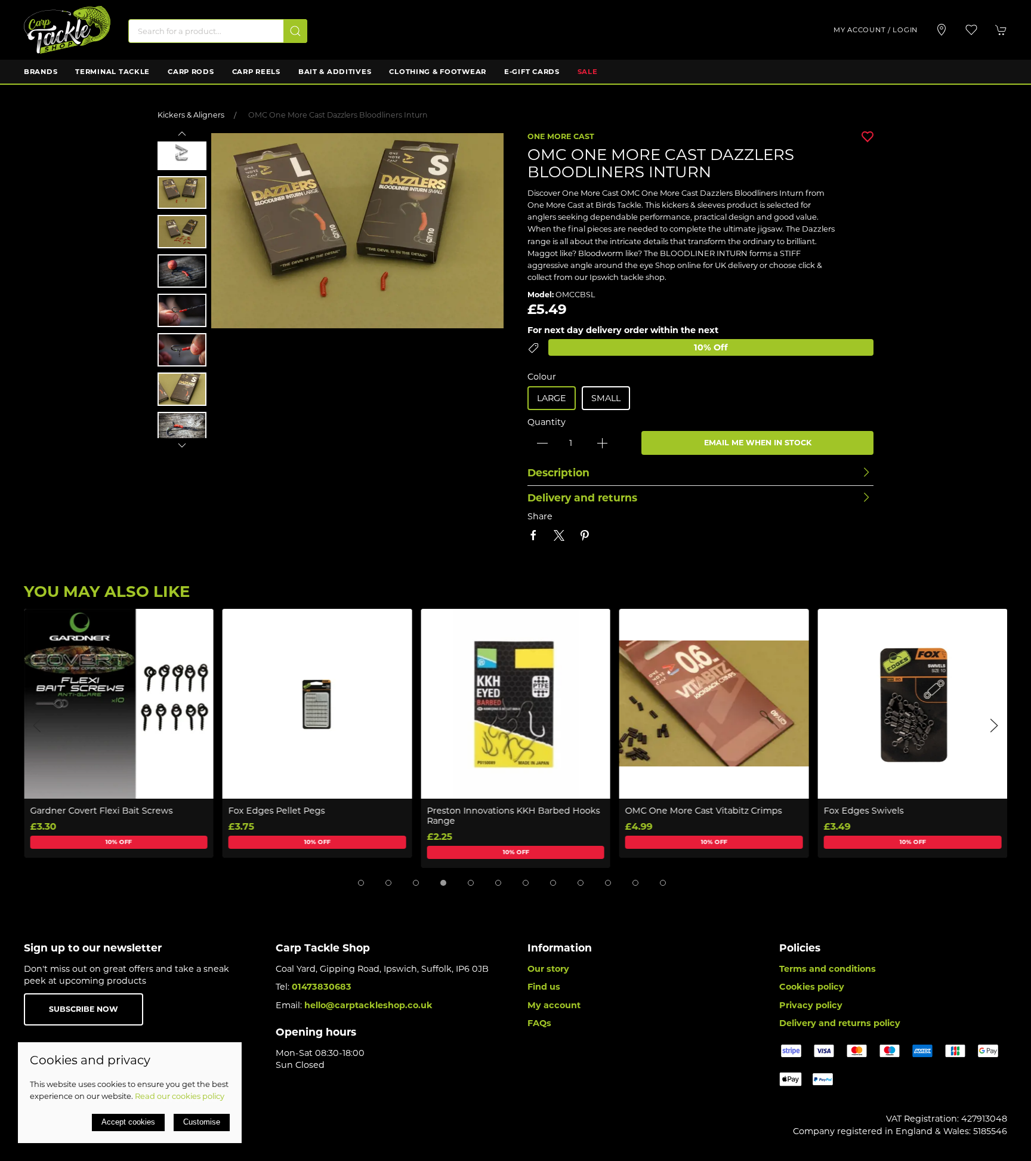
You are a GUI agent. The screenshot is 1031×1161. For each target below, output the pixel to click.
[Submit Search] (295, 31)
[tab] (361, 883)
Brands (40, 71)
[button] (971, 30)
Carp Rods (191, 71)
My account (554, 1005)
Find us (543, 986)
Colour (541, 376)
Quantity (546, 422)
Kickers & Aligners (191, 114)
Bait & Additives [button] (335, 71)
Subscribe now (83, 1009)
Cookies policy (811, 986)
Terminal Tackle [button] (112, 71)
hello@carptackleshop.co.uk (368, 1005)
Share (539, 516)
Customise (201, 1121)
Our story (548, 968)
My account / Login (876, 30)
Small (606, 398)
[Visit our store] (941, 30)
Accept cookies (128, 1121)
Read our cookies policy (179, 1096)
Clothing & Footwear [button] (437, 71)
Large (551, 398)
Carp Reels (256, 71)
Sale (588, 71)
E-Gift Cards (532, 71)
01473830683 (321, 986)
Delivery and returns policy (839, 1023)
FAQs (539, 1023)
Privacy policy (810, 1005)
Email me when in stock (757, 442)
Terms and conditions (827, 968)
